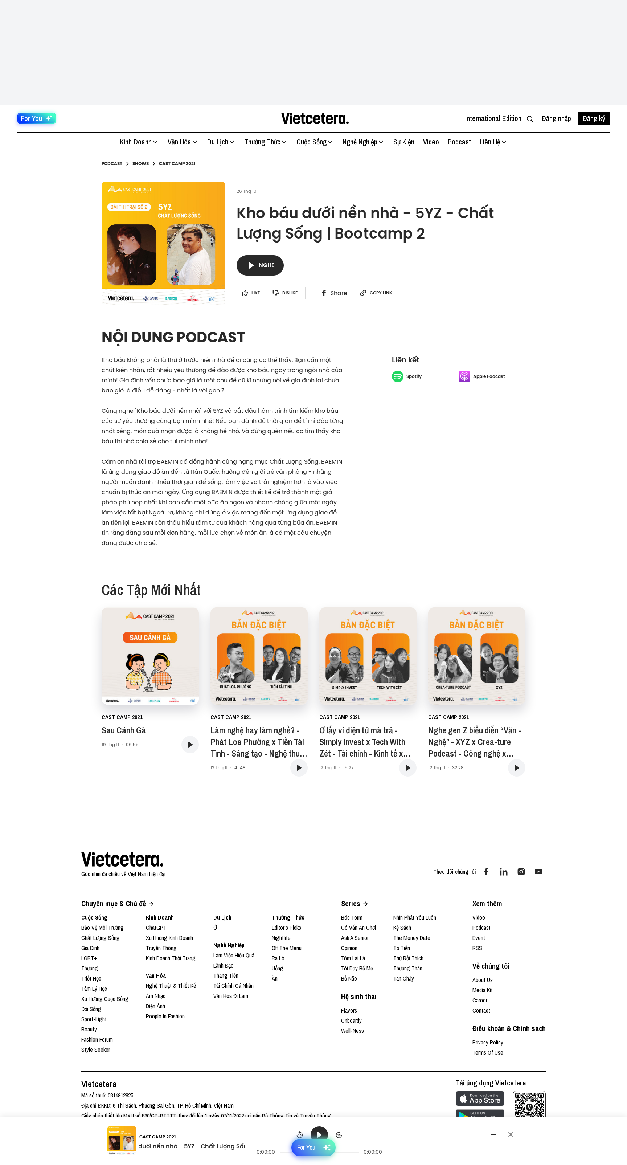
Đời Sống (91, 1009)
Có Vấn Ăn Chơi (358, 928)
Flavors (349, 1010)
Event (478, 938)
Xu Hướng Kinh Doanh (169, 938)
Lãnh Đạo (223, 965)
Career (479, 1000)
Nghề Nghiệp (360, 142)
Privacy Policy (487, 1042)
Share (339, 293)
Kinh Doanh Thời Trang (171, 958)
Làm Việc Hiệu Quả (233, 955)
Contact (481, 1010)
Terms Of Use (487, 1052)
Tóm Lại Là (353, 958)
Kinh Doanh (136, 142)
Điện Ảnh (155, 1006)
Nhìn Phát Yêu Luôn (414, 917)
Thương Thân (407, 968)
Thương (89, 968)
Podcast (459, 142)
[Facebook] (486, 871)
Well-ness (352, 1031)
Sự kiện (403, 142)
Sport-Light (94, 1019)
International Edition (493, 118)
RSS (477, 948)
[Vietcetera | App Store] (480, 1098)
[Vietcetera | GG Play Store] (480, 1116)
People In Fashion (165, 1016)
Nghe (267, 265)
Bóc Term (351, 917)
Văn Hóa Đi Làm (230, 996)
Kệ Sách (402, 928)
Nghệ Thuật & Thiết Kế (171, 986)
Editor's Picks (286, 928)
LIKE (255, 293)
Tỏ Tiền (401, 948)
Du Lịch (217, 142)
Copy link (381, 293)
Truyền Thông (161, 948)
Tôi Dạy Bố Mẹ (357, 968)
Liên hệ (490, 142)
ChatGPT (156, 928)
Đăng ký (594, 118)
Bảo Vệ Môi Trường (102, 928)
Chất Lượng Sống (100, 938)
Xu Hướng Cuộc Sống (104, 999)
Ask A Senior (355, 938)
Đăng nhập (556, 118)
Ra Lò (278, 958)
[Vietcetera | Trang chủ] (314, 118)
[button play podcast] (190, 744)
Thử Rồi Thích (408, 958)
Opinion (349, 948)
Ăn (275, 978)
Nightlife (281, 938)
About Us (482, 980)
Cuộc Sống (311, 142)
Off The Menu (287, 948)
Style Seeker (95, 1050)
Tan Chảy (403, 978)
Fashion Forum (97, 1039)
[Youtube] (538, 871)
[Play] (319, 1135)
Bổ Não (349, 978)
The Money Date (411, 938)
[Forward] (339, 1135)
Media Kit (482, 990)
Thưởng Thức (262, 142)
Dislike (290, 293)
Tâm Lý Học (94, 989)
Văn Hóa (179, 142)
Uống (277, 968)
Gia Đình (90, 948)
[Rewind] (299, 1135)
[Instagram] (521, 871)
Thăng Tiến (225, 975)
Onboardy (351, 1021)
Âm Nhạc (155, 996)
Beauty (89, 1029)
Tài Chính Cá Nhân (233, 986)
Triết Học (91, 978)
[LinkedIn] (503, 871)
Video (431, 142)
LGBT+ (89, 958)
